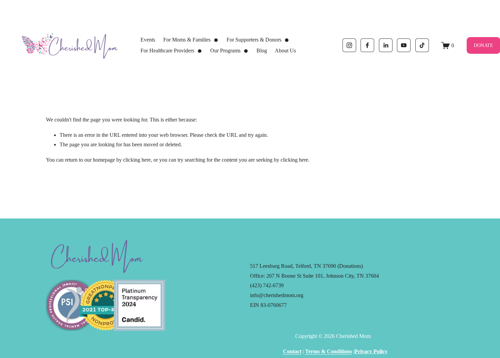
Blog (261, 50)
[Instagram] (349, 45)
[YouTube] (404, 45)
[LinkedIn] (386, 45)
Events (147, 40)
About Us (285, 50)
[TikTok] (422, 45)
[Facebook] (367, 45)
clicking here (137, 160)
